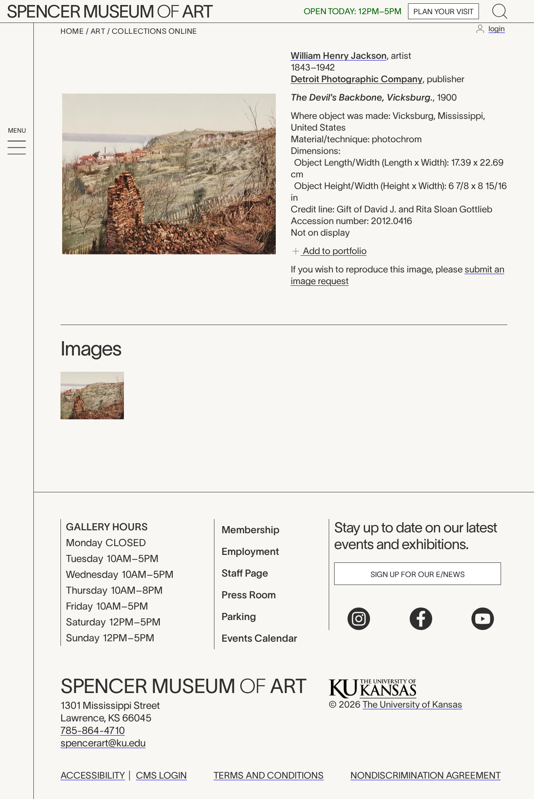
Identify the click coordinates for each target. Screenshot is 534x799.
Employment (250, 551)
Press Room (249, 594)
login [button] (497, 29)
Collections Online (154, 31)
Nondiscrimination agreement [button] (425, 775)
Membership (251, 529)
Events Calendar (259, 638)
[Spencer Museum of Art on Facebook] (421, 618)
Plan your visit (443, 12)
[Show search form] (499, 11)
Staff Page (245, 573)
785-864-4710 (92, 730)
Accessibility (92, 775)
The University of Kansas (412, 704)
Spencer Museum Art (109, 11)
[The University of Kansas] (372, 688)
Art (99, 31)
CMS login (161, 775)
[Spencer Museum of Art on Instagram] (359, 618)
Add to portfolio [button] (334, 250)
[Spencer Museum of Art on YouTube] (482, 618)
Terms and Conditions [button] (269, 775)
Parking (239, 616)
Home (73, 31)
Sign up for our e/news (417, 574)
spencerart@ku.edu (103, 743)
